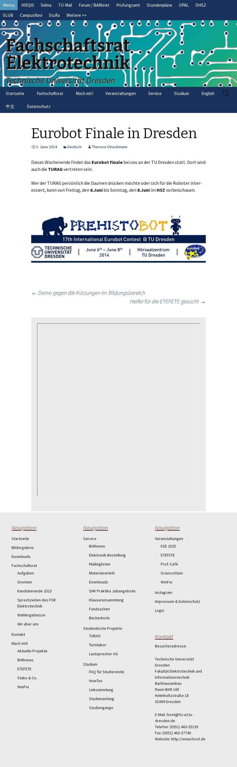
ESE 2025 (168, 546)
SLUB (8, 15)
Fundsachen (99, 609)
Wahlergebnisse (31, 615)
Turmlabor (97, 644)
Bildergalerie (23, 547)
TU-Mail (65, 5)
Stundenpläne (159, 5)
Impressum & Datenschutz (177, 601)
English (207, 93)
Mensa (9, 5)
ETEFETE (24, 668)
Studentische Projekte (102, 628)
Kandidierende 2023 (34, 591)
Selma (46, 5)
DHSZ (200, 5)
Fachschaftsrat (50, 93)
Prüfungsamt (128, 5)
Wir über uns (28, 624)
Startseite (15, 93)
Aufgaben (25, 573)
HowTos (96, 680)
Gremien (24, 582)
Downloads (21, 556)
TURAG (95, 635)
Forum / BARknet (94, 5)
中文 (10, 106)
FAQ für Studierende (106, 671)
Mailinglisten (99, 564)
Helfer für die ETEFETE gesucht (168, 301)
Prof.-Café (169, 564)
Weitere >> (76, 15)
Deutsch (74, 146)
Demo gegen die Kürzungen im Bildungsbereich (88, 292)
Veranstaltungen (120, 93)
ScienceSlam (172, 573)
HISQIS (27, 5)
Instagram (163, 592)
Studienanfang (101, 698)
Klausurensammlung (106, 600)
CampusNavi (31, 15)
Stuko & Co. (27, 677)
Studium (181, 93)
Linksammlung (101, 689)
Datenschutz (39, 106)
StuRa (54, 15)
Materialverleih (102, 573)
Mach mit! (84, 93)
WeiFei (23, 686)
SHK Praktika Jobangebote (112, 591)
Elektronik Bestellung (107, 555)
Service (155, 93)
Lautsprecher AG (103, 653)
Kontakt (18, 634)
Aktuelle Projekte (32, 650)
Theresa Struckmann (109, 146)
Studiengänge (101, 707)
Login (159, 610)
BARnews (25, 659)
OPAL (184, 5)
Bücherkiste (99, 617)
